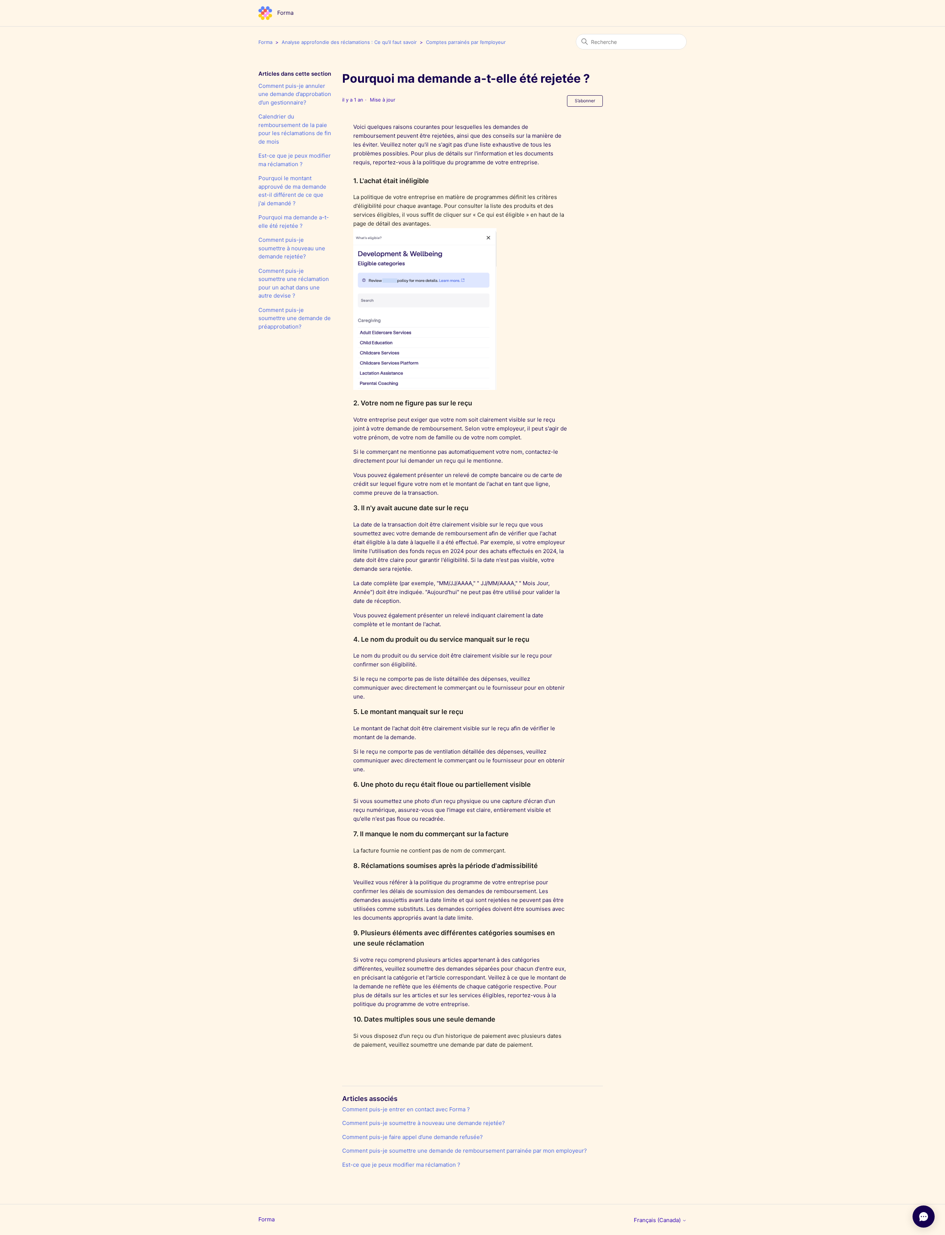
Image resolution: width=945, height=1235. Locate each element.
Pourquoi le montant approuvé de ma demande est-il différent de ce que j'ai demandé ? (292, 191)
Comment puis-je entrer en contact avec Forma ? (406, 1109)
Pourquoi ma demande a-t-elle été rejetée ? (293, 221)
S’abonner (585, 100)
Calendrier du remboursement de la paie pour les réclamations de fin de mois (294, 129)
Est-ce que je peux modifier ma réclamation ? (294, 160)
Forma (265, 42)
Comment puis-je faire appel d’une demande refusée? (412, 1136)
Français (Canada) (658, 1220)
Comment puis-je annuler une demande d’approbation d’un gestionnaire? (294, 94)
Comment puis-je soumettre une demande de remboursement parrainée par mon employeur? (464, 1150)
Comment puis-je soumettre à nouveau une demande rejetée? (291, 248)
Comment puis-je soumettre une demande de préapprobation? (294, 318)
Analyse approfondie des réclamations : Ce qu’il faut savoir (349, 42)
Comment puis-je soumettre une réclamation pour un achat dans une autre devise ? (293, 283)
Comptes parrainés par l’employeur (466, 42)
